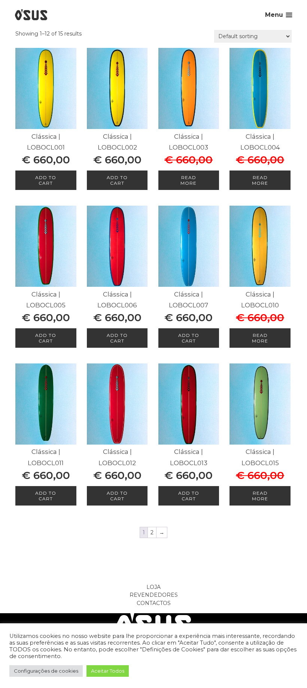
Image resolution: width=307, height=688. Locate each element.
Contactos (154, 603)
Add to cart (45, 180)
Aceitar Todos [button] (107, 671)
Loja (153, 587)
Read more (188, 180)
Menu (274, 14)
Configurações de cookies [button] (46, 671)
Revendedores (154, 595)
